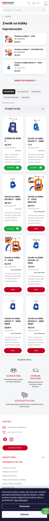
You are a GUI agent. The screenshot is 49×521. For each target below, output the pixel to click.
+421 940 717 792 (15, 432)
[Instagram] (11, 439)
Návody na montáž (10, 472)
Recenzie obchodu (10, 476)
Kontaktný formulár (15, 448)
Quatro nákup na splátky (12, 484)
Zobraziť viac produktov (24, 80)
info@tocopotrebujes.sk (17, 427)
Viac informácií (21, 500)
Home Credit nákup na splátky (14, 480)
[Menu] (46, 3)
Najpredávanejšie (11, 97)
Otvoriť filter (12, 109)
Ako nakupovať (8, 488)
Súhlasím (24, 514)
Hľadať (43, 10)
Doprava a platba (9, 468)
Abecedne (26, 97)
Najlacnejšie (22, 92)
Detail (36, 229)
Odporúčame (9, 92)
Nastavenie (24, 506)
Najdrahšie (36, 92)
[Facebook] (5, 439)
